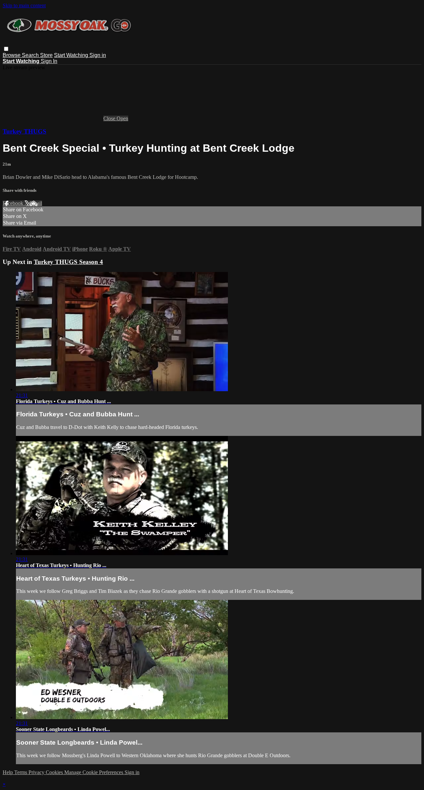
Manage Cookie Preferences (94, 772)
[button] (6, 49)
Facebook (14, 203)
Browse (12, 55)
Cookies (55, 772)
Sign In (49, 61)
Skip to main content (24, 5)
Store (46, 55)
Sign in (97, 55)
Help (8, 772)
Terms (21, 772)
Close (110, 118)
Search (31, 55)
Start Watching (71, 55)
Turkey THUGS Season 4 (68, 261)
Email (36, 203)
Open (122, 118)
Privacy (37, 772)
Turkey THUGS (24, 131)
